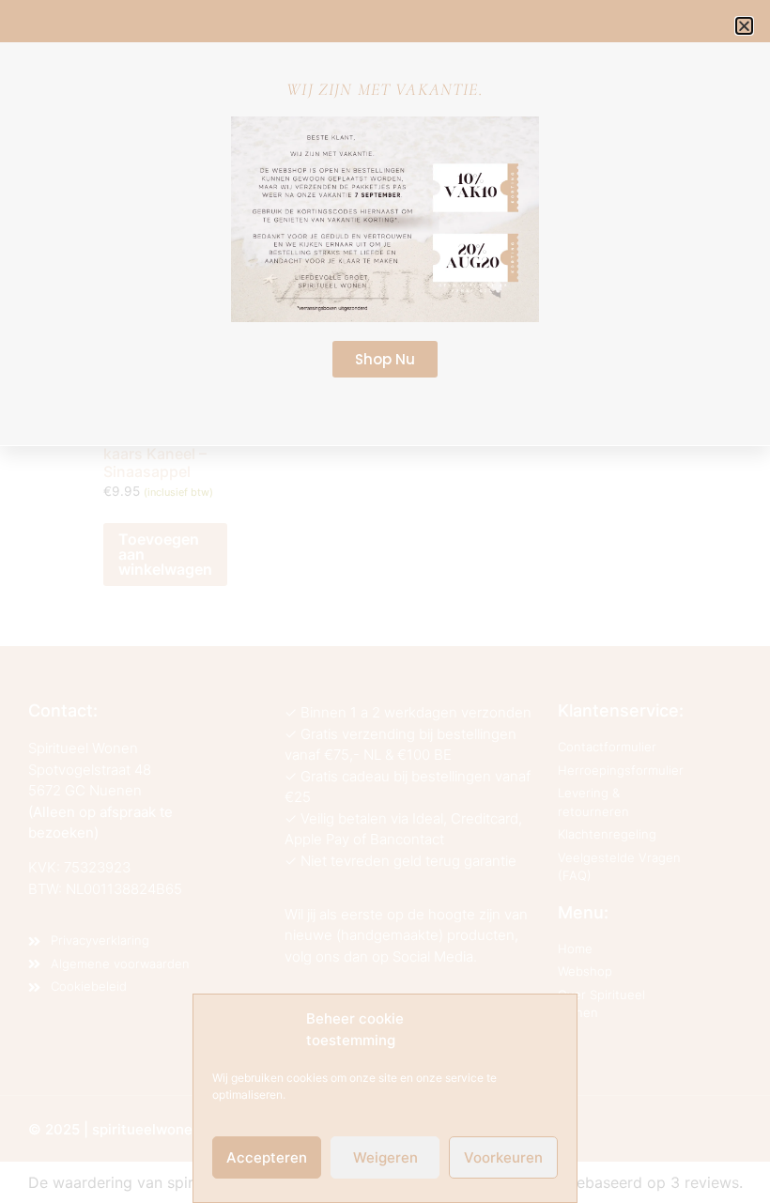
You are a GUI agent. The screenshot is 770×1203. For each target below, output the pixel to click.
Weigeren (385, 1157)
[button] (744, 26)
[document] (385, 601)
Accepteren (266, 1157)
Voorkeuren (503, 1157)
